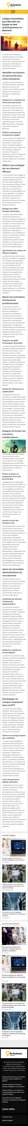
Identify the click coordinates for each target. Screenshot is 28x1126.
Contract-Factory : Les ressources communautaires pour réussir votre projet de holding (13, 886)
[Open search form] (9, 11)
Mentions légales (7, 1120)
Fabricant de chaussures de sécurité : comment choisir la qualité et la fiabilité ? (11, 949)
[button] (2, 11)
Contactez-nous (21, 11)
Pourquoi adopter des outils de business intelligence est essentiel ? (13, 977)
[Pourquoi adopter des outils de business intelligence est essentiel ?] (14, 847)
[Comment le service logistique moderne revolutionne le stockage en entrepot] (14, 901)
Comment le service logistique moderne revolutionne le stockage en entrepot (14, 914)
